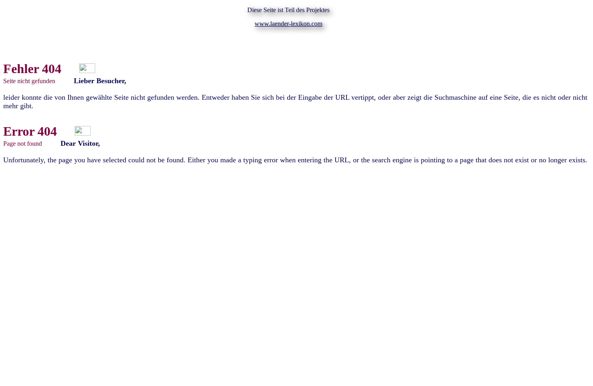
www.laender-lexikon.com (288, 23)
